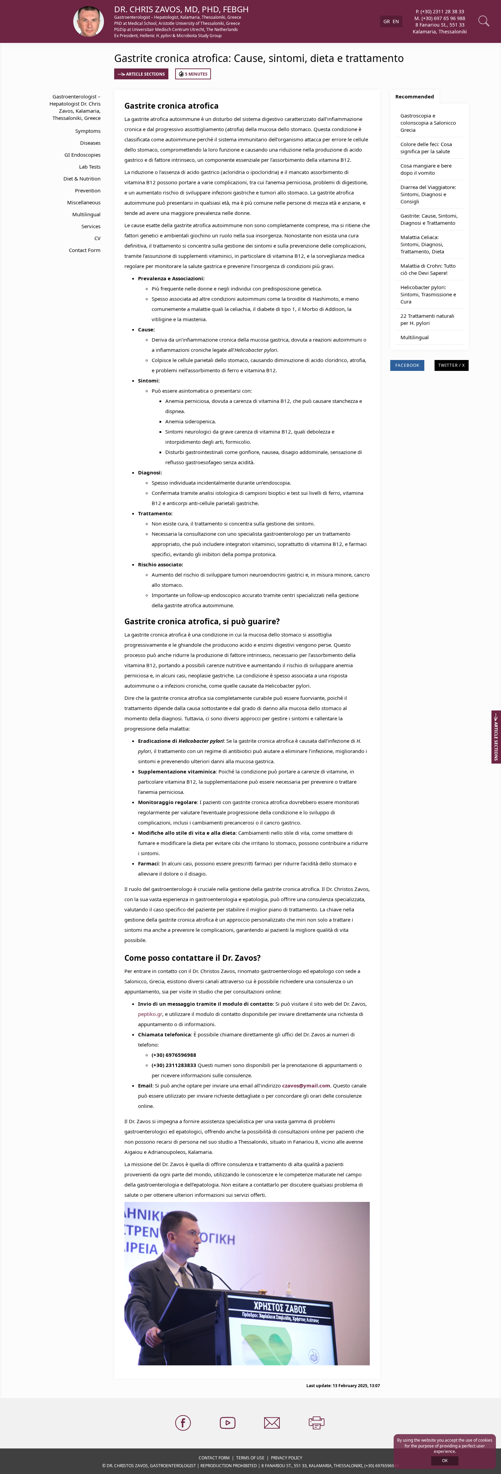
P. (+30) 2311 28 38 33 (440, 11)
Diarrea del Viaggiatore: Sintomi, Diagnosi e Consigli (428, 194)
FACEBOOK (407, 365)
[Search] (484, 21)
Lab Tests (90, 166)
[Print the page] (317, 1423)
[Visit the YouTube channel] (228, 1423)
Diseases (90, 142)
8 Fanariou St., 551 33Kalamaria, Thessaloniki (440, 28)
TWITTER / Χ (451, 365)
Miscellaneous (84, 202)
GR (386, 21)
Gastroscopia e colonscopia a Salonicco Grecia (428, 122)
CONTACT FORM (214, 1458)
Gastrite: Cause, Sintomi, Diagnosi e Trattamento (429, 219)
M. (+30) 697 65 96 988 (439, 18)
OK (444, 1460)
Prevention (88, 190)
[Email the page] (272, 1423)
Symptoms (88, 130)
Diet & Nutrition (82, 178)
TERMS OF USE (250, 1458)
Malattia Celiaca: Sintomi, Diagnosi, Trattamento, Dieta (422, 244)
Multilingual (86, 214)
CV (97, 238)
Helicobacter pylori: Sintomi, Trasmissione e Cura (428, 294)
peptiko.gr (150, 1013)
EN (396, 21)
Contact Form (85, 250)
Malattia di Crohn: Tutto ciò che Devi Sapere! (428, 269)
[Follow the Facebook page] (183, 1423)
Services (91, 226)
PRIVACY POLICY (286, 1458)
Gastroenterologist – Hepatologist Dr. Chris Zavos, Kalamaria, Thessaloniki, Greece (75, 107)
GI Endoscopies (82, 154)
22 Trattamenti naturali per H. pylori (427, 319)
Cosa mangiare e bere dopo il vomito (426, 169)
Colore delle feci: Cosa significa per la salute (426, 148)
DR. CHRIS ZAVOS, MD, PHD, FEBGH (181, 9)
